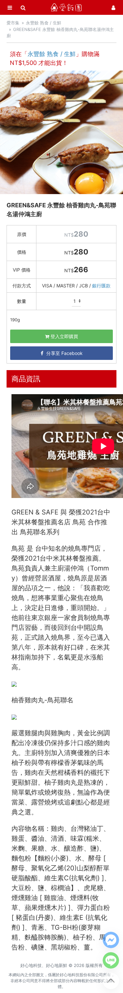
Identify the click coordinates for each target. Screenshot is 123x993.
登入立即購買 (63, 336)
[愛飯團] (66, 7)
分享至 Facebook (64, 353)
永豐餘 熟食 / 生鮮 (43, 22)
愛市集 (13, 22)
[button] (111, 940)
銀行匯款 (101, 285)
